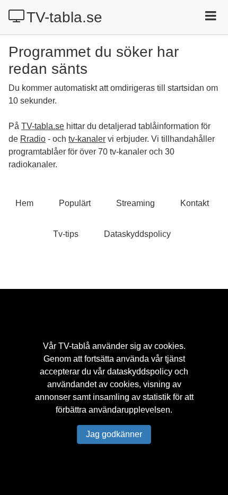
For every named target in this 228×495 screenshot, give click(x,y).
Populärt (75, 203)
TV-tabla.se (64, 17)
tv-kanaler (87, 138)
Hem (24, 203)
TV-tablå (74, 346)
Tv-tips (65, 233)
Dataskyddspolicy (137, 233)
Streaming (135, 203)
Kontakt (194, 203)
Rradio (33, 138)
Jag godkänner (114, 434)
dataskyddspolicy (139, 371)
